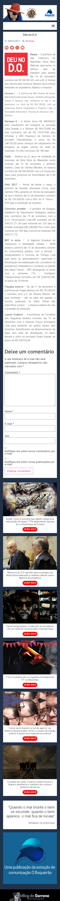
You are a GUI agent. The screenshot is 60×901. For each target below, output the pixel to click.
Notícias (30, 41)
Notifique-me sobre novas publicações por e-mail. (30, 463)
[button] (53, 26)
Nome (9, 411)
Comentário (12, 372)
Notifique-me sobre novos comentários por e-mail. (30, 452)
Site (7, 436)
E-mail (9, 423)
